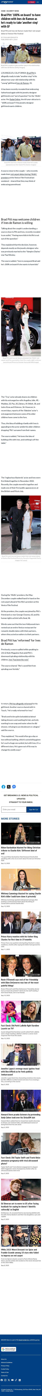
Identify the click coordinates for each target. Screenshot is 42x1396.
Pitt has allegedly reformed (20, 703)
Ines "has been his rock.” (19, 659)
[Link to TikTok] (16, 1380)
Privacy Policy (5, 1366)
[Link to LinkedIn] (19, 1380)
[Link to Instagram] (5, 1380)
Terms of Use (5, 1372)
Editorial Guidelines (6, 1362)
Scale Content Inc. (24, 1340)
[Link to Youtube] (12, 1380)
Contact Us (4, 1375)
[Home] (7, 2)
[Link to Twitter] (9, 1380)
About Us (3, 1359)
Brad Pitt (30, 73)
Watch (32, 2)
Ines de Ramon (22, 83)
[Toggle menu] (39, 2)
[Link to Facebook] (2, 1380)
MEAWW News (5, 1340)
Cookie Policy (5, 1369)
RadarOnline (15, 99)
